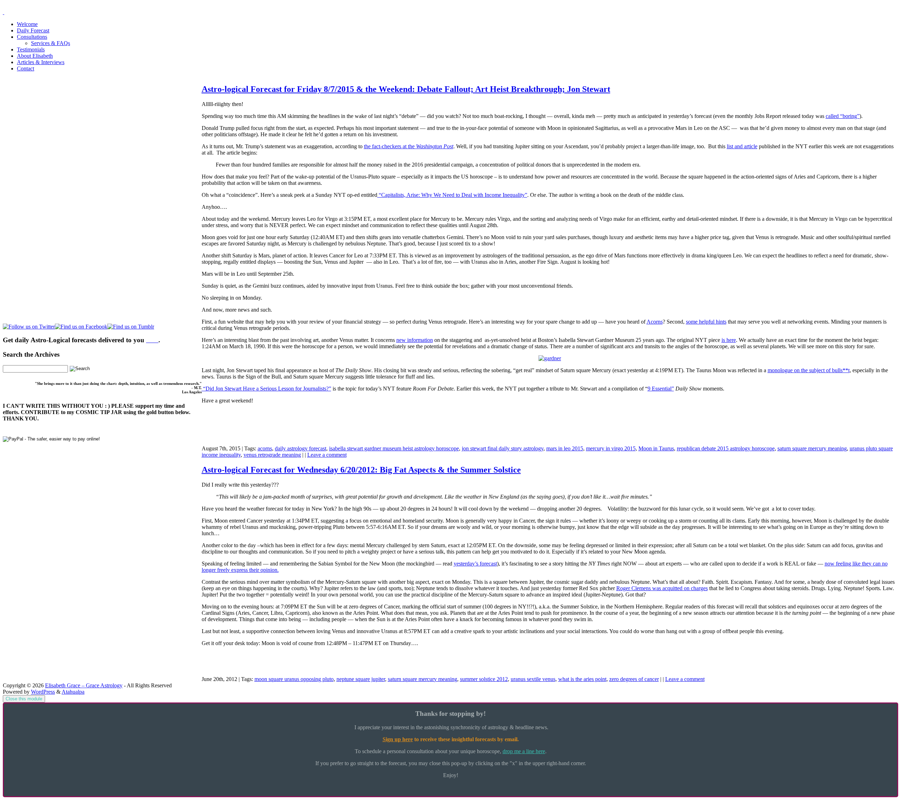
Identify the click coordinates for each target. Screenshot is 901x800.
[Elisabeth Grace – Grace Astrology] (3, 12)
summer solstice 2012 (484, 679)
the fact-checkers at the (408, 146)
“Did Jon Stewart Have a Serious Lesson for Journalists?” (266, 389)
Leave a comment (327, 455)
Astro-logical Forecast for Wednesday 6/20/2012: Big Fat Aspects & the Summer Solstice (361, 469)
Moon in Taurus (656, 448)
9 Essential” (661, 389)
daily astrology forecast (300, 448)
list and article (742, 146)
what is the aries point (582, 679)
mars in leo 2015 (564, 448)
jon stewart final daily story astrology (502, 448)
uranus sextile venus (533, 679)
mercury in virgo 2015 (611, 448)
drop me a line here (524, 751)
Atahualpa (73, 692)
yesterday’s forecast (475, 564)
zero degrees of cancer (634, 679)
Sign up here (398, 739)
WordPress (43, 692)
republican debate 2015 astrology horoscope (726, 448)
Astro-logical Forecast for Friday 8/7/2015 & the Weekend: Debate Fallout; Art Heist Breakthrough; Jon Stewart (406, 89)
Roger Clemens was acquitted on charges (662, 588)
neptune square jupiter (360, 679)
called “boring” (842, 116)
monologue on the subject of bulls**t (809, 370)
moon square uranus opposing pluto (294, 679)
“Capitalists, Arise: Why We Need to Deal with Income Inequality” (452, 195)
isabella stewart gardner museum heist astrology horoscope (394, 448)
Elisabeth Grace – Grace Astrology (83, 685)
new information (414, 340)
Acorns (655, 322)
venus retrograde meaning (272, 455)
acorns (265, 448)
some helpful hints (706, 322)
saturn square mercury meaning (812, 448)
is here (729, 340)
